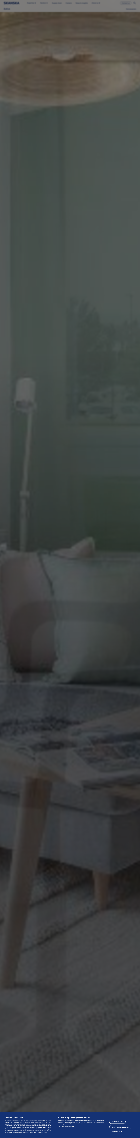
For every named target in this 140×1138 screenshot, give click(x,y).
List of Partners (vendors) (66, 1126)
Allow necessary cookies (120, 1127)
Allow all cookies (117, 1122)
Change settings (115, 1131)
